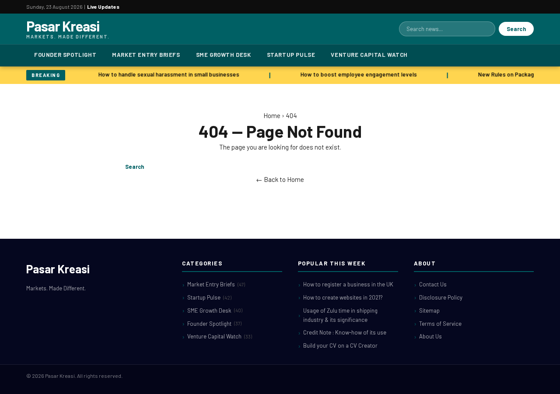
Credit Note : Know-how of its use (344, 332)
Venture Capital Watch (369, 54)
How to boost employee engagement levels (357, 74)
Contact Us (433, 284)
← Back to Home (280, 179)
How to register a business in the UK (348, 284)
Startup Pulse (291, 54)
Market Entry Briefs (146, 54)
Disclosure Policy (440, 297)
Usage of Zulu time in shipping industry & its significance (340, 315)
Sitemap (429, 310)
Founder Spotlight (65, 54)
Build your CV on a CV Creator (340, 345)
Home (271, 115)
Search (516, 28)
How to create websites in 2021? (343, 297)
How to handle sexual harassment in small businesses (167, 74)
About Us (430, 336)
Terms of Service (440, 323)
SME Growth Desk (223, 54)
